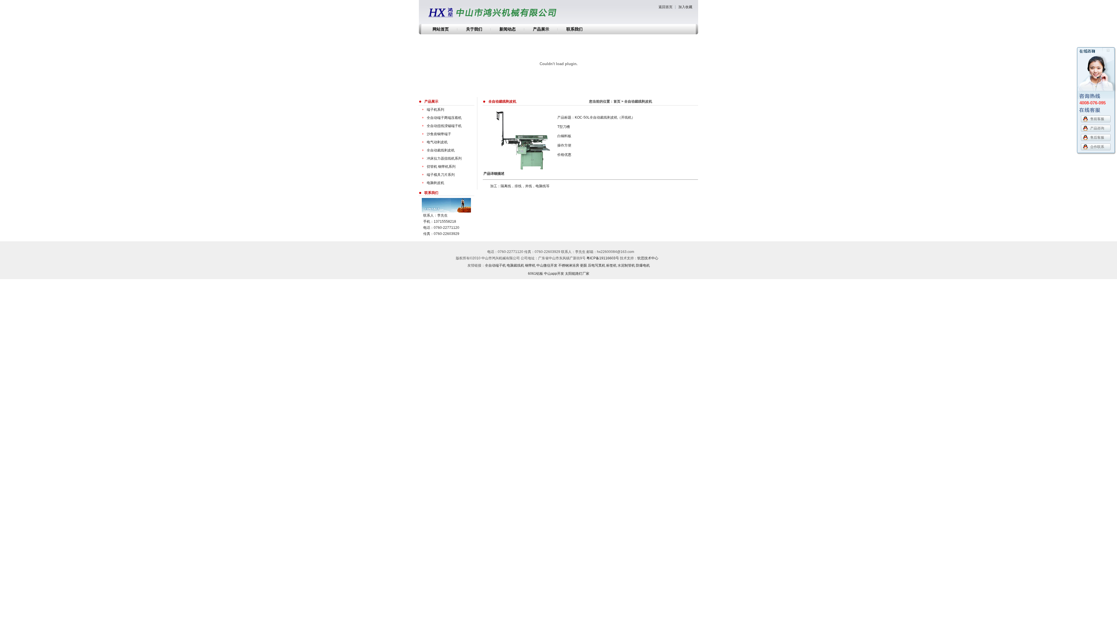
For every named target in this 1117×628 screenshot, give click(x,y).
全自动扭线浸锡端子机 (442, 126)
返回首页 (666, 7)
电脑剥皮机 (433, 183)
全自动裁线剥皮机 (438, 150)
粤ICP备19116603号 (602, 258)
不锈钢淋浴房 (568, 265)
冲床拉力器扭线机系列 (442, 158)
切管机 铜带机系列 (439, 167)
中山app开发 (554, 274)
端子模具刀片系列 (438, 175)
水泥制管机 (626, 265)
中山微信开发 (546, 265)
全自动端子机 (495, 265)
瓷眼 (583, 265)
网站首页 (441, 29)
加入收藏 (685, 7)
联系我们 (574, 29)
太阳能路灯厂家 (577, 274)
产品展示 (541, 29)
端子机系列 (433, 110)
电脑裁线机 (515, 265)
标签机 (611, 265)
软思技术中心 (647, 258)
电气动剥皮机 (435, 142)
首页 (616, 101)
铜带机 (530, 265)
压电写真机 (596, 265)
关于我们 (474, 29)
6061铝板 (535, 274)
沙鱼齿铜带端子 (436, 134)
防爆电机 (643, 265)
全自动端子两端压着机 (442, 118)
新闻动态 (507, 29)
